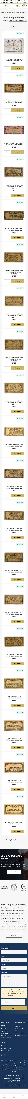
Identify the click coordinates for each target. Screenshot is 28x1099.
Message (4, 972)
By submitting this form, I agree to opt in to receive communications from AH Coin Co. (16, 992)
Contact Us (14, 872)
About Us (17, 1026)
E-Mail (3, 964)
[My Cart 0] (23, 5)
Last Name (4, 956)
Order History (4, 1033)
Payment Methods (20, 1033)
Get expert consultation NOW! (18, 20)
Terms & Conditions (6, 1037)
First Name (4, 948)
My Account (4, 1031)
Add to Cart (17, 68)
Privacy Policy (4, 1035)
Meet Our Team (19, 1028)
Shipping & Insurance (20, 1035)
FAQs (16, 1030)
